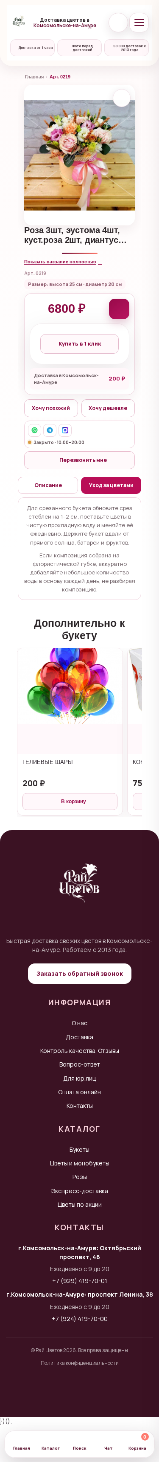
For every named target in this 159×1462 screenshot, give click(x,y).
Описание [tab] (48, 485)
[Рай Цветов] (18, 22)
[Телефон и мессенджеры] (118, 22)
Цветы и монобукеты (79, 1163)
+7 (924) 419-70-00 (80, 1319)
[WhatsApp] (34, 430)
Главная (34, 76)
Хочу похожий (51, 408)
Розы (80, 1177)
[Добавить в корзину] (119, 309)
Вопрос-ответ (79, 1064)
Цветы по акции (80, 1204)
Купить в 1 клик (80, 343)
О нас (79, 1023)
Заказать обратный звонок (79, 973)
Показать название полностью (60, 261)
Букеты (79, 1149)
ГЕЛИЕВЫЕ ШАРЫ (47, 762)
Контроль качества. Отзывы (79, 1051)
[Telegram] (49, 430)
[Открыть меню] (139, 22)
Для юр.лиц (79, 1078)
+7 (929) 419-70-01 (79, 1281)
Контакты (80, 1106)
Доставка (79, 1037)
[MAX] (65, 430)
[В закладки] (122, 98)
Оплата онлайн (79, 1092)
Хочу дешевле (108, 408)
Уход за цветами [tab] (111, 485)
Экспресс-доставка (79, 1191)
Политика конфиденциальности (80, 1363)
